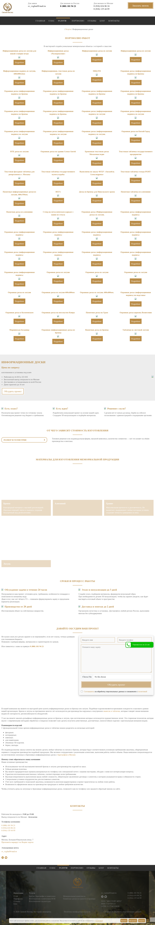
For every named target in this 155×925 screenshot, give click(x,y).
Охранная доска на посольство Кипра (58, 312)
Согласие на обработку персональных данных (122, 911)
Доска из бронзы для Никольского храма (97, 191)
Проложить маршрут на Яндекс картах (17, 842)
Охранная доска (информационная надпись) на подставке (135, 293)
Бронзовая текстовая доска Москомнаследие (97, 153)
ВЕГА (58, 191)
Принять (124, 921)
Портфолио (78, 20)
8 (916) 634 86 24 (101, 5)
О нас (51, 20)
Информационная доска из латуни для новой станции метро (19, 52)
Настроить (132, 921)
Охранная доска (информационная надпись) (135, 213)
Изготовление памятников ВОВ (42, 898)
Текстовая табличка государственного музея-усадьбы (58, 173)
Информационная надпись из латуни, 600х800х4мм (19, 72)
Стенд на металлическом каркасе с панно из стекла (58, 213)
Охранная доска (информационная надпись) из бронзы (135, 72)
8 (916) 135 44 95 (101, 8)
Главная (40, 20)
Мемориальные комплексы (74, 896)
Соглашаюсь (89, 691)
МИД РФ (97, 70)
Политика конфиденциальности (77, 911)
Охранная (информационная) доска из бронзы (58, 331)
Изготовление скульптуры (40, 901)
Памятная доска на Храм (97, 312)
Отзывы (92, 20)
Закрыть (142, 921)
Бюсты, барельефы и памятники (42, 896)
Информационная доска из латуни (97, 50)
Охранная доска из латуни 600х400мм (58, 292)
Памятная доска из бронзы (97, 329)
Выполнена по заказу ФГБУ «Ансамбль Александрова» (97, 173)
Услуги (62, 20)
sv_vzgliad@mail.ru (37, 5)
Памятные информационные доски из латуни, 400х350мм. (19, 193)
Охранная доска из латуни (58, 272)
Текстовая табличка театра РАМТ (136, 171)
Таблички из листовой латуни (136, 329)
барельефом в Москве (66, 754)
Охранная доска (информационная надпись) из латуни (97, 112)
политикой (142, 691)
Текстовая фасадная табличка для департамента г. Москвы (19, 173)
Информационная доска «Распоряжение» (58, 52)
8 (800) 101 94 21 (68, 6)
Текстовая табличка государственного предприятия (135, 153)
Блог (102, 20)
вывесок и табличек (112, 711)
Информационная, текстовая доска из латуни (58, 72)
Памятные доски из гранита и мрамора (79, 898)
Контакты (114, 20)
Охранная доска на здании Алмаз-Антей (58, 151)
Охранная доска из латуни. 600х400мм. (97, 292)
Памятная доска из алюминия (19, 211)
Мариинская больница (19, 329)
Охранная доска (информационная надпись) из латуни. (97, 132)
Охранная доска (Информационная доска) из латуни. (96, 213)
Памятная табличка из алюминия (136, 191)
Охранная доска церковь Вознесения (136, 312)
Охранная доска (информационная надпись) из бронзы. (58, 112)
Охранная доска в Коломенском (19, 312)
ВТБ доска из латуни (19, 151)
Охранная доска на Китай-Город (135, 131)
